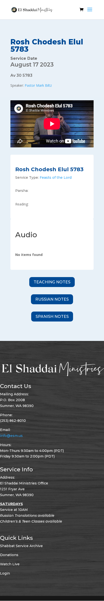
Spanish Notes (52, 316)
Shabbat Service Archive (21, 546)
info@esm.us (11, 435)
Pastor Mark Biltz (38, 85)
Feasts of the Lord (56, 177)
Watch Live (10, 564)
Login (5, 573)
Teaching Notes (52, 282)
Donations (9, 555)
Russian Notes (52, 299)
